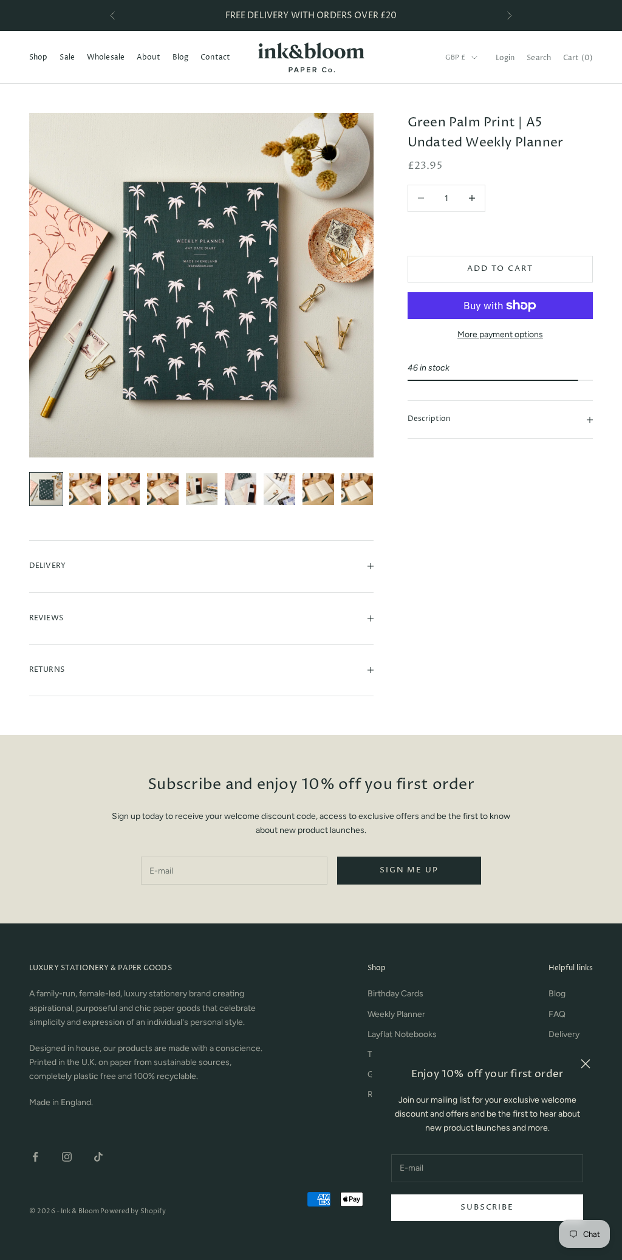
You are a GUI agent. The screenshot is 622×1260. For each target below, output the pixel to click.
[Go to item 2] (85, 489)
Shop (38, 57)
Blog (180, 57)
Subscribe (486, 1207)
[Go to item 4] (163, 489)
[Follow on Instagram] (67, 1157)
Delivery (564, 1034)
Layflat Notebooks (402, 1034)
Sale (67, 57)
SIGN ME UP (409, 870)
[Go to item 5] (202, 489)
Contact (215, 57)
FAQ (557, 1014)
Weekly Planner (396, 1014)
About (148, 57)
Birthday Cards (395, 993)
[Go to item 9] (357, 489)
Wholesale (106, 57)
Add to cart (500, 268)
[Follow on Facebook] (35, 1157)
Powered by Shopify (133, 1211)
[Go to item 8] (318, 489)
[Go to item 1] (46, 489)
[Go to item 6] (241, 489)
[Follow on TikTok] (98, 1157)
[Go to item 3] (124, 489)
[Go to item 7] (279, 489)
